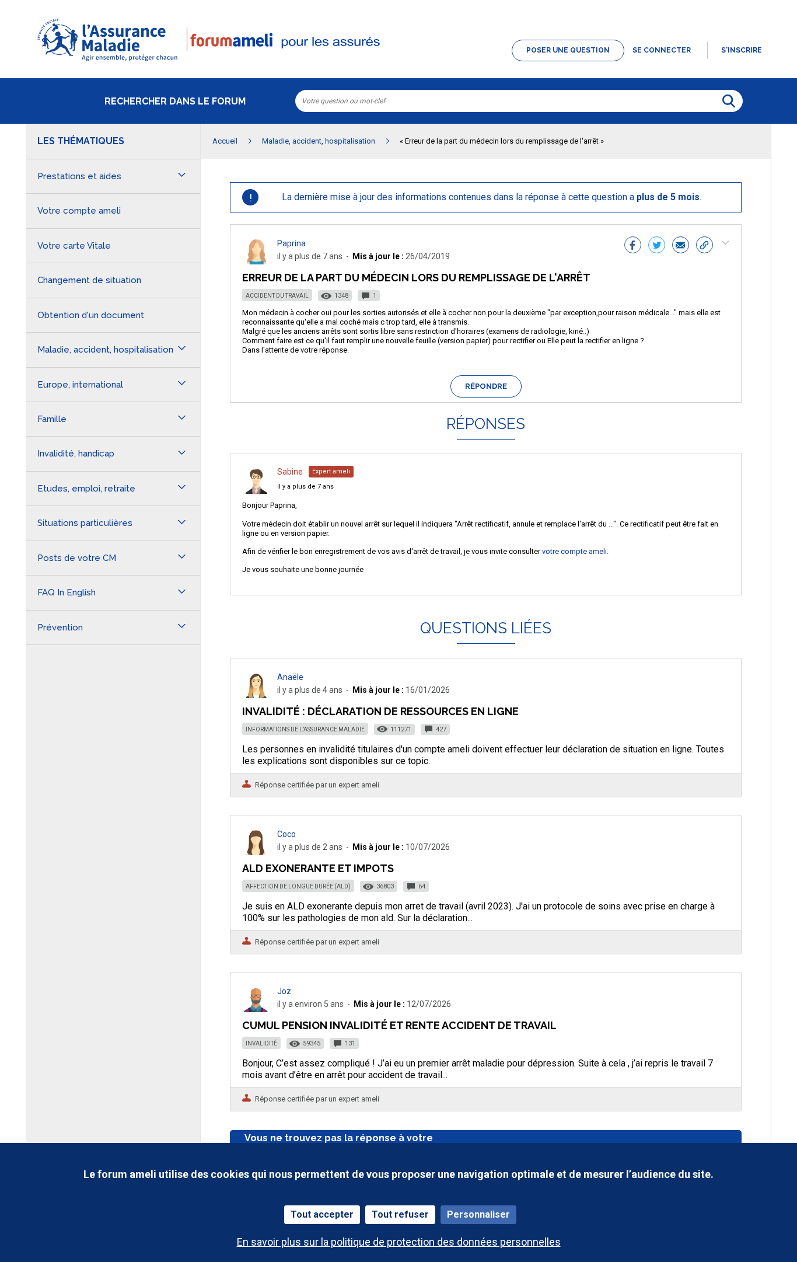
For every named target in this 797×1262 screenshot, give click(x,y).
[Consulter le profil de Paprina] (256, 261)
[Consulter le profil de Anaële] (256, 694)
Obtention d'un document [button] (90, 315)
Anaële (290, 677)
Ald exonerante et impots (318, 868)
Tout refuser (400, 1214)
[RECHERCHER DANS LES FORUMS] (729, 101)
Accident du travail (277, 295)
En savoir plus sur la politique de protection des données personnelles (399, 1242)
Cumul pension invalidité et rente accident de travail (399, 1025)
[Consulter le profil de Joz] (256, 1009)
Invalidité (261, 1043)
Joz (284, 991)
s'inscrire (741, 50)
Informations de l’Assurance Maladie (305, 729)
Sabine (290, 471)
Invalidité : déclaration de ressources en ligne (380, 711)
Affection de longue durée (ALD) (298, 886)
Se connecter (661, 50)
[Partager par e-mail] (680, 246)
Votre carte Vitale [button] (74, 245)
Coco (286, 834)
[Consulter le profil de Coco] (256, 851)
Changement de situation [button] (89, 280)
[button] (398, 62)
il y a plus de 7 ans (305, 486)
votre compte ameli (574, 551)
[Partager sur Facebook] (632, 246)
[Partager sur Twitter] (656, 246)
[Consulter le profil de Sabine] (256, 490)
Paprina (291, 243)
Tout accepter (322, 1214)
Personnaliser (478, 1214)
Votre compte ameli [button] (79, 210)
